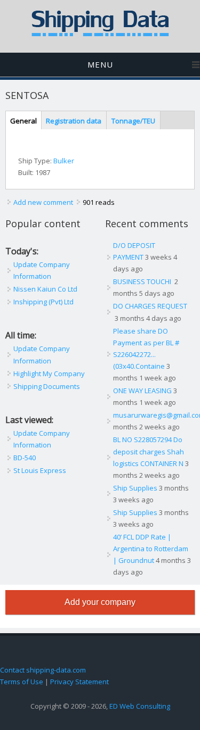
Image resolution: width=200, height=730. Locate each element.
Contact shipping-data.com (43, 670)
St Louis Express (39, 470)
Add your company (100, 602)
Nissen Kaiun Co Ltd (45, 289)
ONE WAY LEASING (142, 390)
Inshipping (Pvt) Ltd (43, 301)
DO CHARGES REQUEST (150, 306)
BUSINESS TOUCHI (143, 281)
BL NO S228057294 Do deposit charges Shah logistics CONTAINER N (148, 451)
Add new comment (43, 202)
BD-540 (24, 457)
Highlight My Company (49, 373)
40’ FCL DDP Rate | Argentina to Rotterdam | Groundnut (150, 548)
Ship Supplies (135, 488)
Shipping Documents (46, 386)
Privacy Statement (79, 681)
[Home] (100, 34)
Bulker (63, 160)
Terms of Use (21, 681)
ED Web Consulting (139, 706)
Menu (100, 64)
